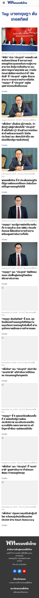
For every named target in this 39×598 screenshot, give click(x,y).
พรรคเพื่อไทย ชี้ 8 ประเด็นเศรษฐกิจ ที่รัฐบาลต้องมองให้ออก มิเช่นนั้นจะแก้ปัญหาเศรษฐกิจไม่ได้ (19, 183)
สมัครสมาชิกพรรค (20, 592)
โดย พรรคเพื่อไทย (29, 53)
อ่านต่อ (4, 91)
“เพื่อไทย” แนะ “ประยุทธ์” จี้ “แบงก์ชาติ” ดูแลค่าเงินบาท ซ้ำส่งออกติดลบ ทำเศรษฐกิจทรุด (19, 469)
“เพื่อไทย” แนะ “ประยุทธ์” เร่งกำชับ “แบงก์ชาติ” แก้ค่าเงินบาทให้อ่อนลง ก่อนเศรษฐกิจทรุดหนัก (19, 372)
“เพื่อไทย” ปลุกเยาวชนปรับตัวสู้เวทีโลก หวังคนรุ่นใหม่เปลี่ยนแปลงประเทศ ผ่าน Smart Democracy (19, 516)
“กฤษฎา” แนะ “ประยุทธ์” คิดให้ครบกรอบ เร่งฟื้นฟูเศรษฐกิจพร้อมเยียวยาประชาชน (19, 275)
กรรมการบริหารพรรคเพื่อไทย (20, 582)
